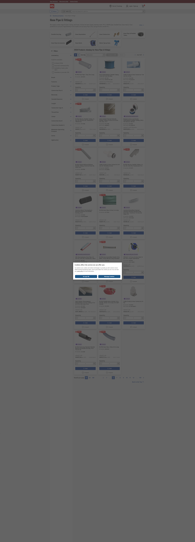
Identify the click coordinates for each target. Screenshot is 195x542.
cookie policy (80, 271)
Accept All (86, 276)
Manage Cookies (109, 276)
